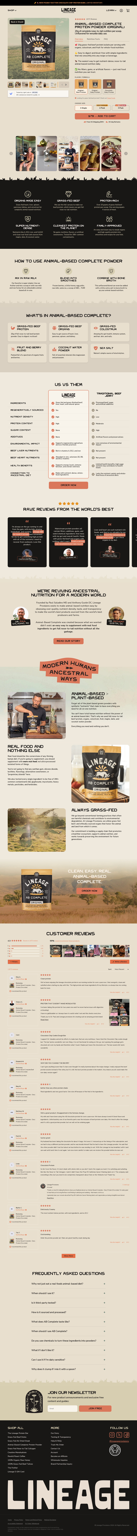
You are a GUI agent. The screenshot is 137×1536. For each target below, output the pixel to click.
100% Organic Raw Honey (19, 1460)
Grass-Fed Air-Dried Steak (19, 1441)
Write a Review (121, 962)
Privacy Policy (18, 1520)
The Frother (13, 1468)
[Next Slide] (127, 951)
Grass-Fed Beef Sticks (17, 1437)
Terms (10, 1520)
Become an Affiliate (59, 1456)
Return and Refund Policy (33, 1520)
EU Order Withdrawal (32, 1524)
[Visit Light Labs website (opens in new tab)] (11, 93)
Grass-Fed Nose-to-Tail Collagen (22, 1448)
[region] (89, 951)
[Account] (121, 10)
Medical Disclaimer (50, 1520)
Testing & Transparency (61, 1437)
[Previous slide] (62, 84)
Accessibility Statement (15, 1524)
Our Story (55, 1433)
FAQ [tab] (106, 39)
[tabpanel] (102, 58)
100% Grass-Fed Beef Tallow (20, 1464)
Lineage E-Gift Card (16, 1471)
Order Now (68, 485)
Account (54, 1452)
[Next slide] (66, 84)
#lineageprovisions (119, 1441)
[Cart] (127, 10)
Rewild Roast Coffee (16, 1456)
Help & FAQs (56, 1441)
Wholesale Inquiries (59, 1460)
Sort (110, 969)
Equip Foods (111, 98)
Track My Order (57, 1445)
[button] (11, 85)
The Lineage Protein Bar (18, 1433)
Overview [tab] (79, 39)
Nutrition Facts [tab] (93, 39)
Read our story (68, 641)
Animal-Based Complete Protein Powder (25, 1445)
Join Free (95, 1408)
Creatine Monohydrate (17, 1452)
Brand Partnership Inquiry (61, 1464)
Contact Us (55, 1448)
